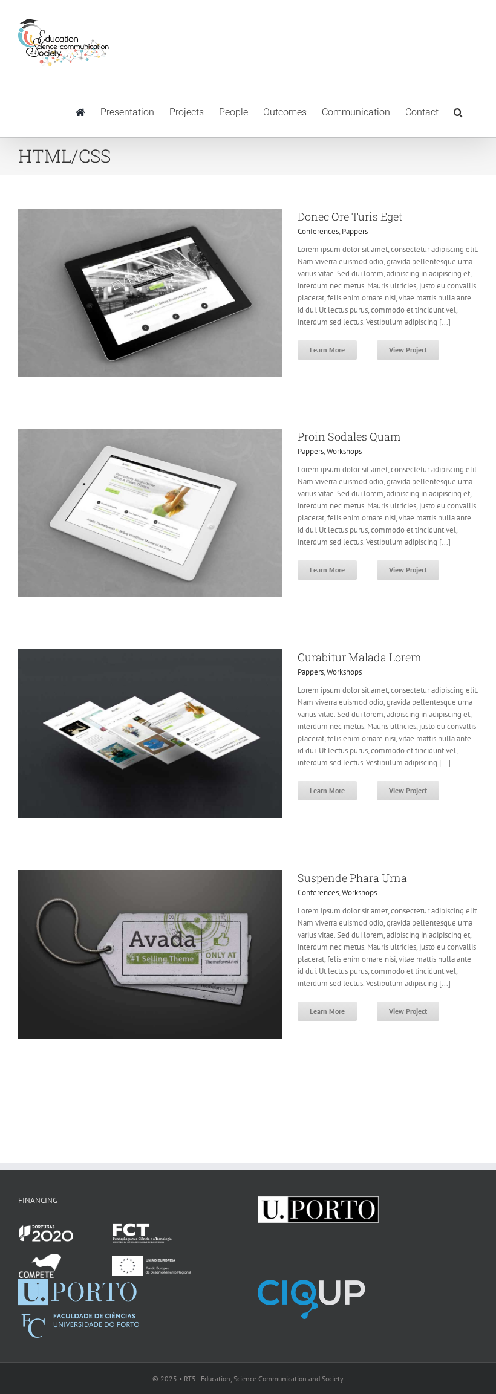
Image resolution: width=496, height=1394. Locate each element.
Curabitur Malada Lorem (359, 657)
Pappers (355, 231)
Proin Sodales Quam (349, 436)
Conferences (318, 231)
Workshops (344, 451)
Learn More (327, 349)
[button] (458, 111)
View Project (408, 349)
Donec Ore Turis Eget (350, 216)
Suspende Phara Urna (352, 877)
